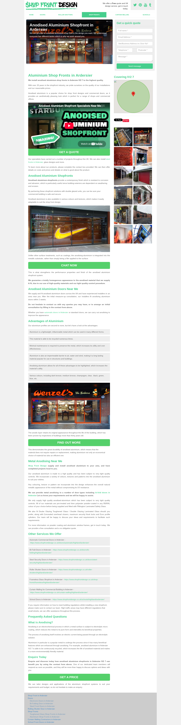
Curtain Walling (122, 15)
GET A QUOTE (69, 152)
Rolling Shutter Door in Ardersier (41, 709)
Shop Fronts (94, 15)
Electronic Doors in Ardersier (42, 701)
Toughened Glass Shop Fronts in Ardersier (47, 714)
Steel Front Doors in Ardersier (42, 706)
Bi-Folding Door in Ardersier (41, 703)
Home (31, 15)
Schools (146, 15)
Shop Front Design (37, 466)
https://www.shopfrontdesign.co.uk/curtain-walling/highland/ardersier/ (59, 592)
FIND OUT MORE (69, 442)
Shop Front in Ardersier (37, 695)
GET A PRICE (69, 677)
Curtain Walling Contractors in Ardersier (44, 719)
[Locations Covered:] (27, 2)
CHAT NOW (69, 265)
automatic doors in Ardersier (56, 312)
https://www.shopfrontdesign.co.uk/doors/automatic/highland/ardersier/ (59, 543)
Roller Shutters (65, 15)
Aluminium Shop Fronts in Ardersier (44, 717)
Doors (42, 15)
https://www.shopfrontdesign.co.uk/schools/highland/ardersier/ (78, 599)
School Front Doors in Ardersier (41, 722)
